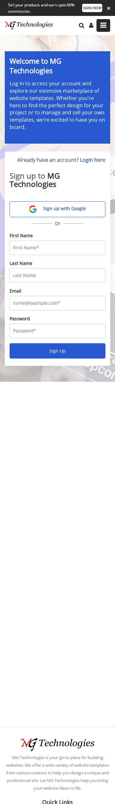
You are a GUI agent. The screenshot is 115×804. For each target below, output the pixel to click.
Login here (92, 159)
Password (20, 319)
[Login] (91, 25)
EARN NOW (92, 7)
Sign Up (57, 351)
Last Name (21, 263)
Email (15, 291)
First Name (21, 235)
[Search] (81, 25)
